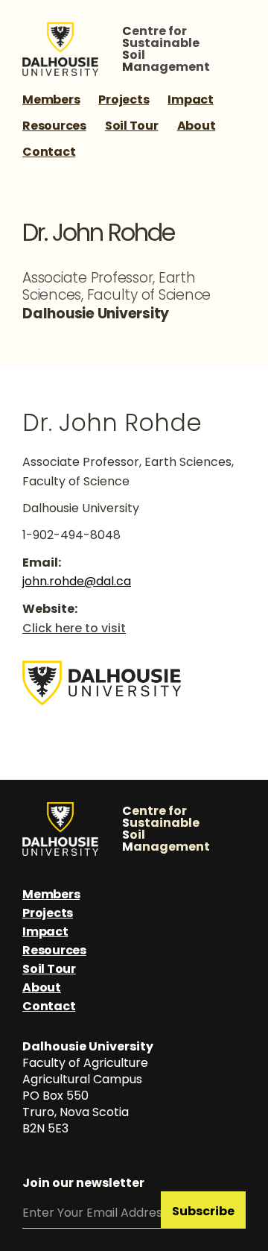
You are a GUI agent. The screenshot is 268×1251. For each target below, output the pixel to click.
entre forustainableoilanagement (166, 49)
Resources (54, 125)
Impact (191, 99)
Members (51, 99)
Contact (48, 151)
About (196, 125)
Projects (123, 99)
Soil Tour (132, 125)
